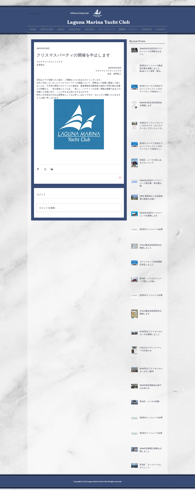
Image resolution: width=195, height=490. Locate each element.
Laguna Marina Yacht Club (98, 22)
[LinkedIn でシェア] (52, 169)
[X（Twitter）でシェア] (45, 169)
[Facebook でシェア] (38, 169)
